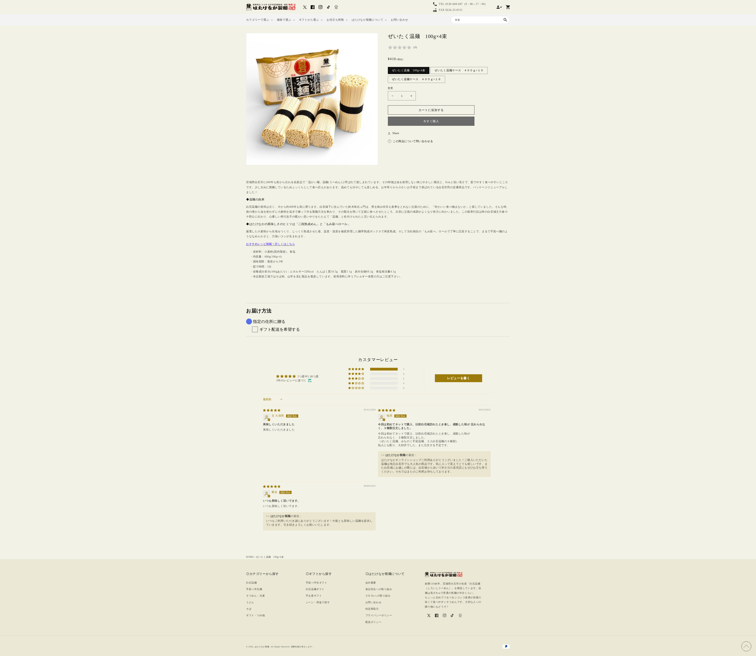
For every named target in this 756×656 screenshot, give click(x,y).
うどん (250, 602)
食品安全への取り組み (378, 589)
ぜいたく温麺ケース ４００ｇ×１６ (416, 79)
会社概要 (370, 582)
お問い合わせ (373, 602)
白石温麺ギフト (315, 589)
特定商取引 (372, 608)
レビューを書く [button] (458, 378)
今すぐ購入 (431, 121)
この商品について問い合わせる (413, 141)
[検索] (505, 20)
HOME (250, 557)
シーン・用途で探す (318, 602)
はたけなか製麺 (262, 647)
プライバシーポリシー (378, 615)
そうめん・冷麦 (255, 595)
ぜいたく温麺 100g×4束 (408, 70)
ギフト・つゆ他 (255, 615)
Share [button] (395, 133)
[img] (272, 410)
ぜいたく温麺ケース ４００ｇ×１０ (459, 70)
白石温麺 (251, 582)
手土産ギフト (314, 595)
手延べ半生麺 (254, 589)
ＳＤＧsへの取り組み (378, 595)
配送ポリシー (373, 622)
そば (248, 608)
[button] (259, 20)
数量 (390, 88)
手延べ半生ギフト (316, 582)
